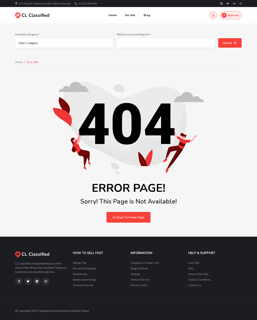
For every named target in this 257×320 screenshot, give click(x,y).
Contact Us (194, 285)
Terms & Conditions (199, 279)
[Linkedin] (234, 3)
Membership (80, 274)
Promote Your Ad (83, 285)
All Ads (130, 15)
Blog (147, 15)
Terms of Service (140, 279)
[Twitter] (228, 3)
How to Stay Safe (198, 274)
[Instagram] (241, 3)
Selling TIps (80, 262)
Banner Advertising (84, 279)
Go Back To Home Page (128, 217)
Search (228, 42)
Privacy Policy (139, 285)
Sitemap (135, 274)
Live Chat (193, 262)
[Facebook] (221, 3)
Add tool (233, 15)
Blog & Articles (139, 268)
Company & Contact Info (145, 262)
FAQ (191, 268)
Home (113, 15)
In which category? (27, 34)
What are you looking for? (134, 34)
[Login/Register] (213, 15)
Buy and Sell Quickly (84, 268)
